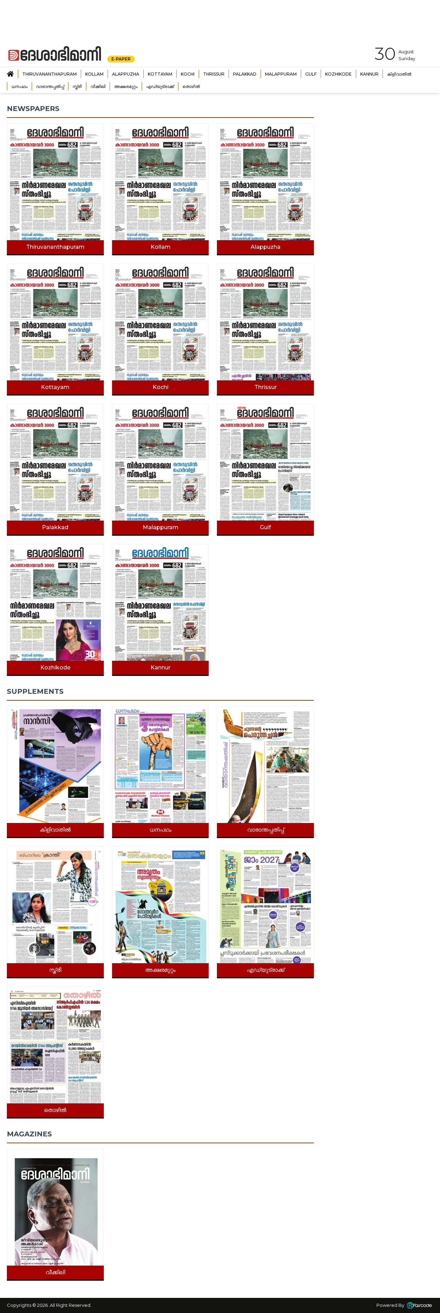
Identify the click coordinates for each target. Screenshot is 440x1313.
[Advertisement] (379, 147)
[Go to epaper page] (10, 73)
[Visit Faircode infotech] (419, 1305)
